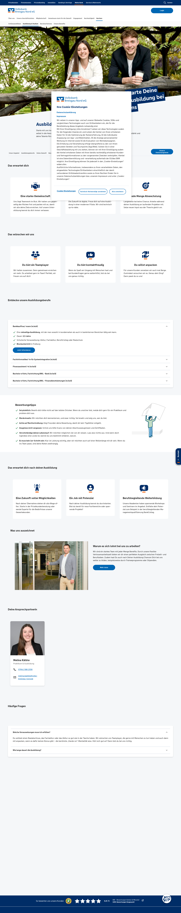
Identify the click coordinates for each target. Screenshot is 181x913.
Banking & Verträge (65, 3)
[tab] (11, 18)
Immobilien (51, 3)
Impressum (61, 116)
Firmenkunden (26, 3)
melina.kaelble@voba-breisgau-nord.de (27, 677)
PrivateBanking (39, 3)
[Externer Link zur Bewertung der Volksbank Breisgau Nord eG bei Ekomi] (143, 901)
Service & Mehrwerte (93, 3)
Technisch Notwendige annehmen (93, 192)
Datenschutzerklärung (66, 112)
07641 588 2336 (25, 669)
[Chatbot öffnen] (166, 898)
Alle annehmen (117, 192)
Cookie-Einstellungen (66, 191)
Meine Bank (79, 3)
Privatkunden (13, 3)
